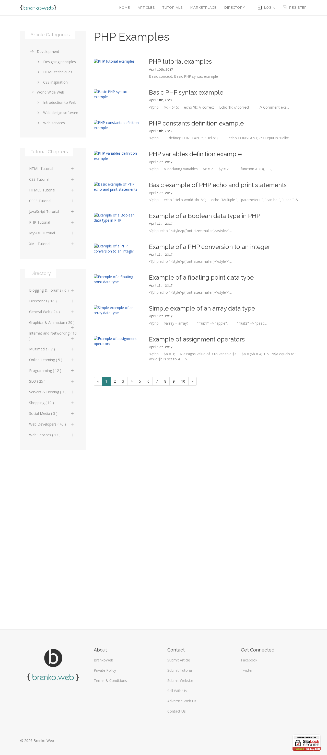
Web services (54, 122)
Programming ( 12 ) (45, 370)
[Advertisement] (53, 537)
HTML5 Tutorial (42, 190)
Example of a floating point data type (201, 277)
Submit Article (178, 660)
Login (269, 7)
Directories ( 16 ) (43, 301)
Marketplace (203, 7)
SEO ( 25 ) (37, 381)
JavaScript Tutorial (44, 211)
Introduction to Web (59, 102)
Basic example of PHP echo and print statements (218, 185)
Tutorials (172, 7)
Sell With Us (177, 690)
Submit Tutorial (180, 670)
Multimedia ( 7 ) (42, 349)
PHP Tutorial (39, 222)
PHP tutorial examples (180, 61)
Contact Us (176, 711)
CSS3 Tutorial (40, 200)
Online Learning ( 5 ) (45, 359)
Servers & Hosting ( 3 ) (47, 392)
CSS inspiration (55, 82)
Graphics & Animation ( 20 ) (52, 322)
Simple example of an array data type (202, 308)
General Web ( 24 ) (44, 311)
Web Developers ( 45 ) (47, 424)
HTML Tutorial (41, 168)
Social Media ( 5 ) (43, 413)
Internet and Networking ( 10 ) (53, 336)
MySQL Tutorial (42, 233)
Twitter (247, 670)
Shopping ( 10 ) (41, 402)
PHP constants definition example (196, 123)
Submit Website (180, 680)
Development (48, 51)
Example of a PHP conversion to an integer (209, 246)
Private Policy (105, 670)
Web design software (60, 112)
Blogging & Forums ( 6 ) (49, 290)
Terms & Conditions (110, 680)
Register (298, 7)
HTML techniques (57, 72)
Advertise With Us (181, 701)
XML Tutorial (39, 243)
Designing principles (59, 61)
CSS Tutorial (39, 179)
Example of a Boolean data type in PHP (204, 216)
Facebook (249, 660)
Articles (146, 7)
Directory (234, 7)
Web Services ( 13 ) (45, 434)
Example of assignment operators (197, 339)
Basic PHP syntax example (186, 92)
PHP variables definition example (195, 154)
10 (183, 381)
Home (124, 7)
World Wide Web (50, 92)
